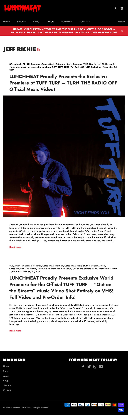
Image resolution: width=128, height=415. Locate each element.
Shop (20, 21)
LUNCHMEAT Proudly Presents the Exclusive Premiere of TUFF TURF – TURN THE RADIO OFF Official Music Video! (63, 83)
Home (6, 21)
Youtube (66, 21)
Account (121, 21)
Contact (85, 21)
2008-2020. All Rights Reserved (34, 407)
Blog (51, 21)
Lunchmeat (15, 407)
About (37, 21)
